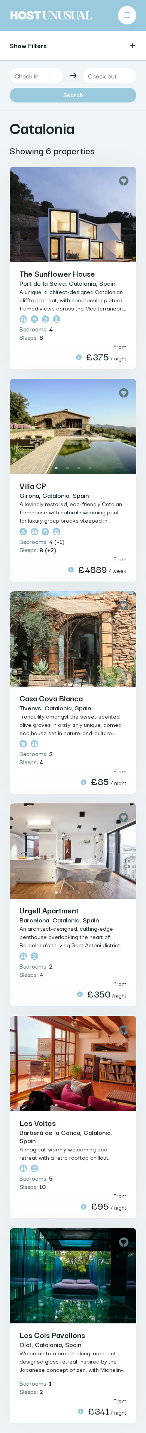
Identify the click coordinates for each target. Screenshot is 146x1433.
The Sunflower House (57, 273)
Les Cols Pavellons (52, 1335)
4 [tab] (90, 256)
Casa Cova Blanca (51, 698)
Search (73, 94)
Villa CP (32, 485)
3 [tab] (78, 256)
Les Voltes (37, 1123)
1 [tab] (56, 256)
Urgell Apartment (49, 910)
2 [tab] (67, 256)
